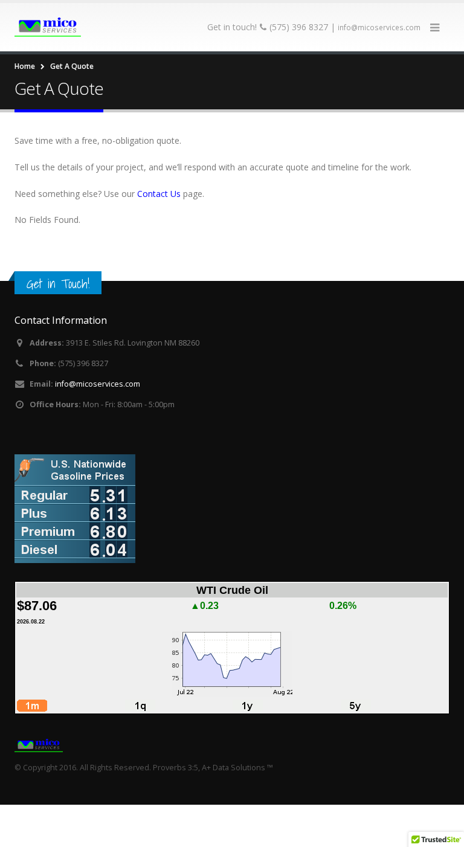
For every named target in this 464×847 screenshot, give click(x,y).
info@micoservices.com (379, 27)
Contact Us (159, 193)
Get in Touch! (58, 284)
